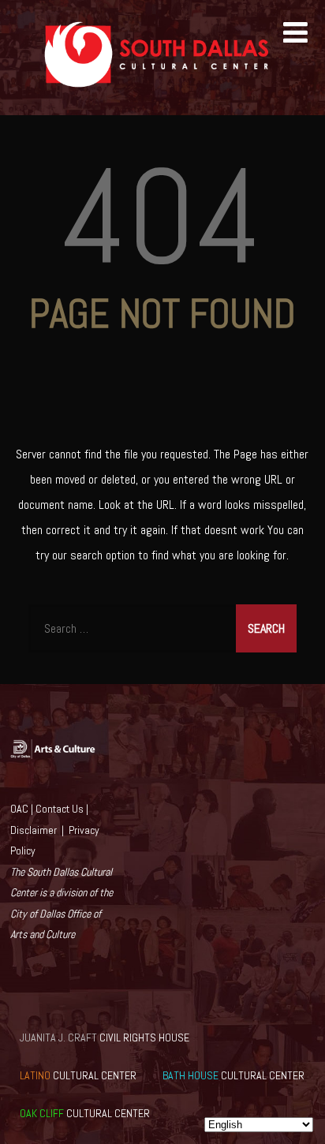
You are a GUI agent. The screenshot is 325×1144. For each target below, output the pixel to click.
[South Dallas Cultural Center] (162, 107)
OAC (19, 809)
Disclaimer (33, 830)
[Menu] (295, 33)
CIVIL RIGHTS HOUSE (104, 1037)
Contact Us (59, 809)
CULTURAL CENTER (78, 1075)
